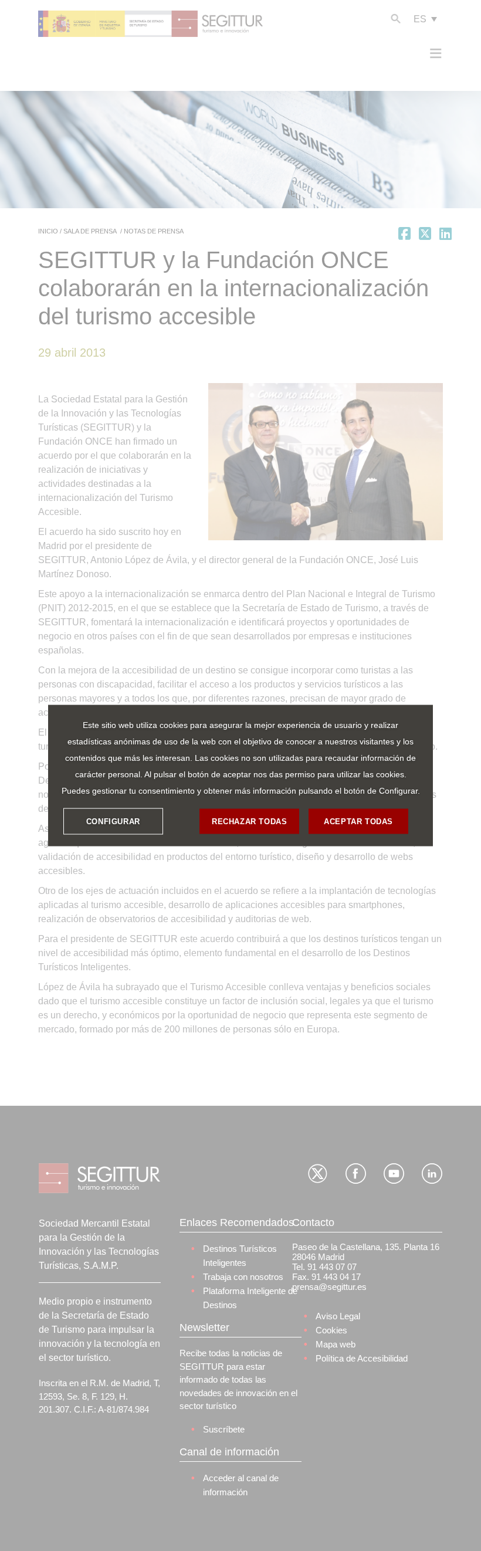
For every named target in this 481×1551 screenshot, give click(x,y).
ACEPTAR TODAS (358, 821)
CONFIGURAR (113, 821)
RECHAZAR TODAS (249, 821)
